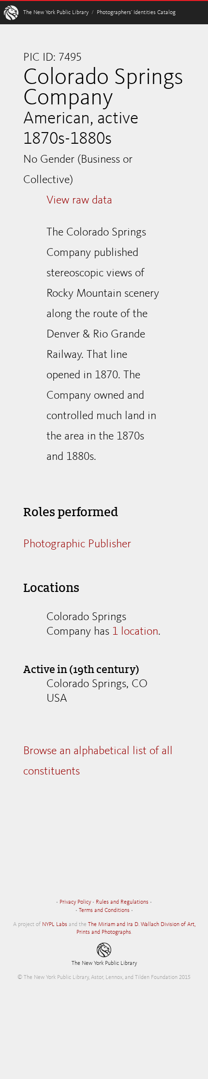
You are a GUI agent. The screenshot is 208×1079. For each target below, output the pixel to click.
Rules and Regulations (122, 902)
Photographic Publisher (77, 544)
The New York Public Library (56, 13)
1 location (135, 632)
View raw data (79, 200)
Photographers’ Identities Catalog (136, 13)
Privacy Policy (75, 902)
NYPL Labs (54, 924)
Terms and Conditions (104, 910)
